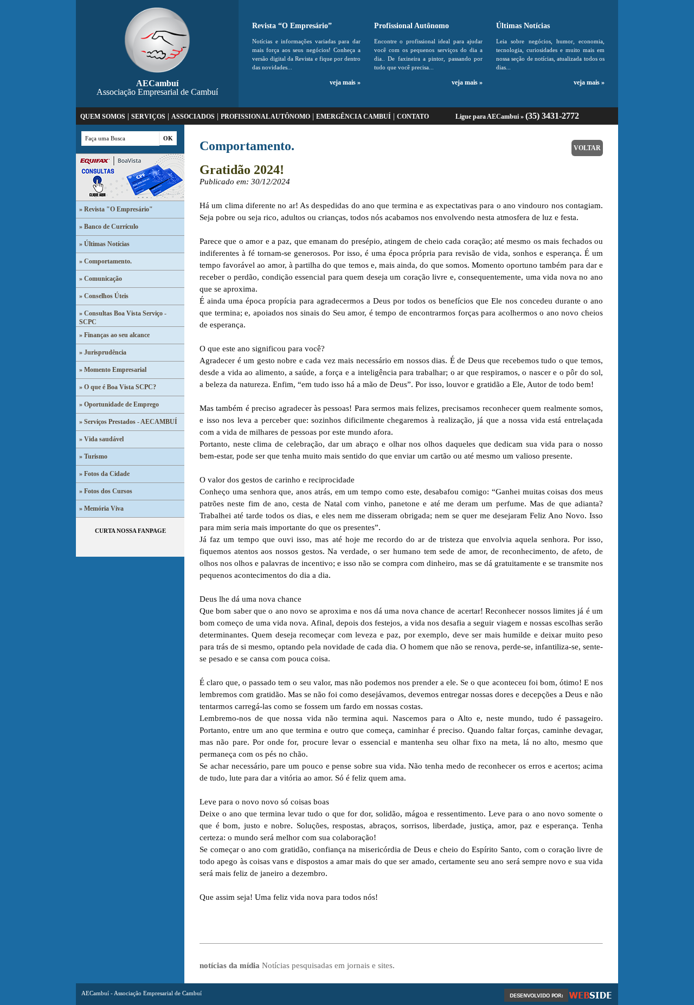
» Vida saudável (101, 439)
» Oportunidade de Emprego (119, 404)
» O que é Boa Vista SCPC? (117, 387)
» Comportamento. (105, 261)
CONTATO (413, 116)
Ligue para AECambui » (517, 116)
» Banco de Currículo (108, 226)
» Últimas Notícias (104, 244)
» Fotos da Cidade (104, 474)
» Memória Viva (101, 508)
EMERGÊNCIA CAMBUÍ (353, 116)
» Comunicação (100, 278)
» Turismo (93, 456)
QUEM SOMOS (102, 116)
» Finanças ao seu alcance (114, 335)
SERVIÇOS (148, 116)
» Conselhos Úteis (103, 296)
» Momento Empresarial (112, 369)
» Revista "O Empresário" (116, 209)
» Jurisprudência (102, 352)
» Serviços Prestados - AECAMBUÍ (128, 422)
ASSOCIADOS (193, 116)
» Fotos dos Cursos (105, 491)
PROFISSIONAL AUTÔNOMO (265, 116)
